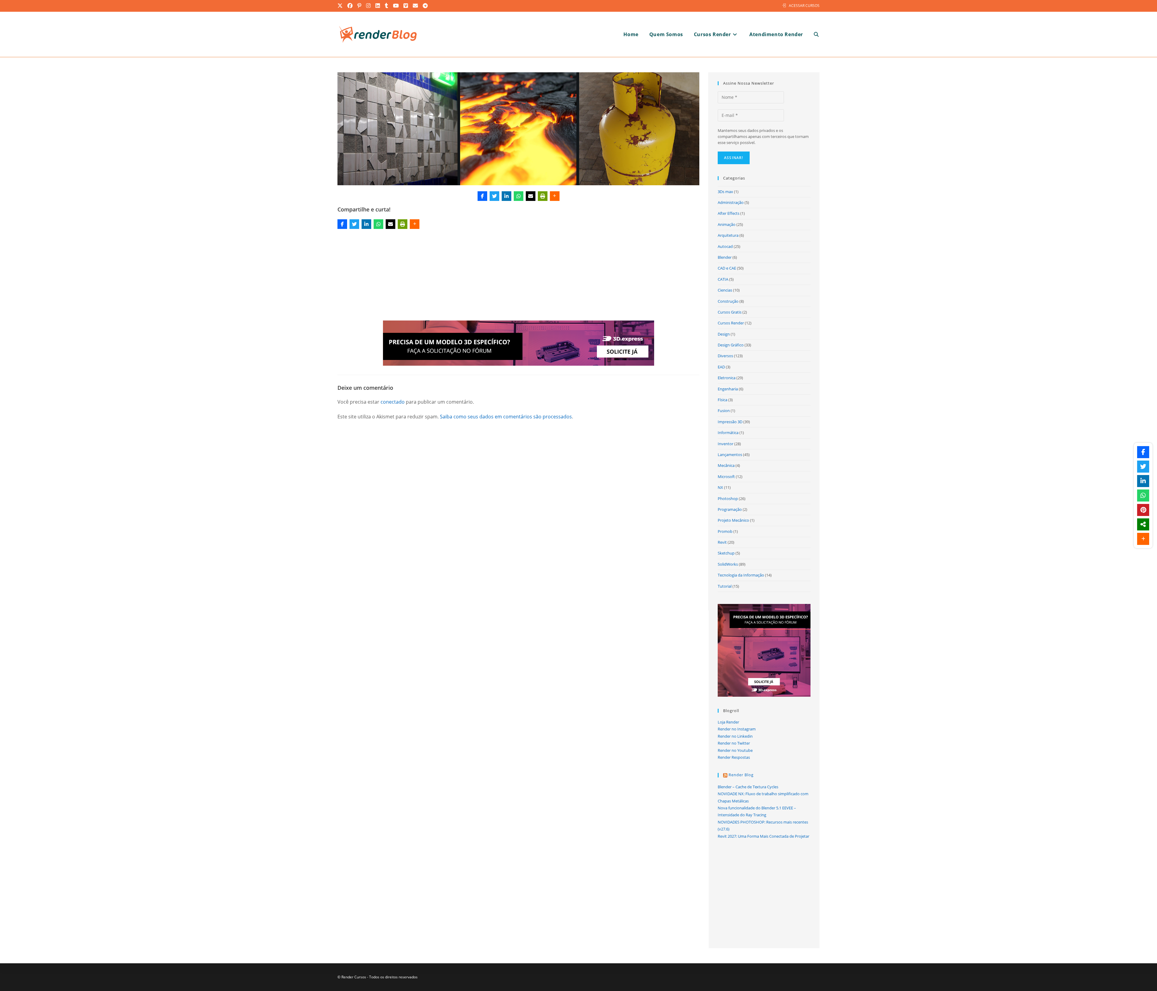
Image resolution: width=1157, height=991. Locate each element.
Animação (726, 224)
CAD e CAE (727, 268)
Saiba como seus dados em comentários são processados (506, 416)
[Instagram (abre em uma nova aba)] (368, 6)
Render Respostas (734, 757)
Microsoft (726, 476)
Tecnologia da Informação (741, 575)
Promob (725, 531)
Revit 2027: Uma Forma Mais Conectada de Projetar (763, 836)
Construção (728, 301)
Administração (731, 202)
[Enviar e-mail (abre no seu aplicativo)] (416, 6)
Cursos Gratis (730, 312)
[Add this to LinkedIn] (506, 196)
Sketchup (726, 553)
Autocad (725, 246)
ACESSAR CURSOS (804, 5)
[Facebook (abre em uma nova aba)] (350, 6)
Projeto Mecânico (733, 520)
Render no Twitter (734, 743)
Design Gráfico (731, 345)
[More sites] (1143, 524)
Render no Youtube (735, 750)
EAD (721, 367)
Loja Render (728, 722)
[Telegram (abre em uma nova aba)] (425, 6)
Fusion (724, 410)
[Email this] (530, 196)
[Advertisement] (518, 276)
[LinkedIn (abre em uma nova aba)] (378, 6)
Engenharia (728, 389)
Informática (728, 432)
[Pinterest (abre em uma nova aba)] (359, 6)
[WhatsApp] (518, 196)
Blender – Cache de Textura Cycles (748, 786)
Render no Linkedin (735, 736)
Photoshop (728, 498)
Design (724, 334)
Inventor (725, 443)
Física (722, 399)
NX (720, 487)
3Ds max (725, 191)
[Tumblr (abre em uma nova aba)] (387, 6)
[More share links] (555, 196)
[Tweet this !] (494, 196)
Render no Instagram (737, 729)
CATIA (723, 279)
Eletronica (726, 377)
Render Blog (741, 774)
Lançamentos (730, 454)
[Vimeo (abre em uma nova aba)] (406, 6)
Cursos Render (731, 323)
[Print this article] (542, 196)
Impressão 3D (730, 421)
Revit (722, 542)
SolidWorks (728, 564)
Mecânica (726, 465)
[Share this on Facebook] (482, 196)
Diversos (725, 355)
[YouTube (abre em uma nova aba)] (396, 6)
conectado (393, 402)
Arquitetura (728, 235)
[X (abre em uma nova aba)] (341, 6)
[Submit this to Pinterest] (1143, 510)
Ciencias (725, 290)
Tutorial (725, 586)
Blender (725, 257)
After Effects (728, 213)
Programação (730, 509)
